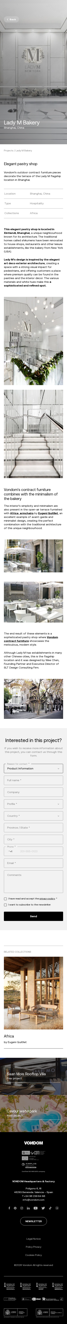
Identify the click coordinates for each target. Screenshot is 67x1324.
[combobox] (33, 768)
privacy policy (47, 898)
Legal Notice (33, 1238)
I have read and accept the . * (32, 898)
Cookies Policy (33, 1255)
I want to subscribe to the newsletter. (29, 904)
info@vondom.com (33, 1199)
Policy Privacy (33, 1247)
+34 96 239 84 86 (34, 1196)
